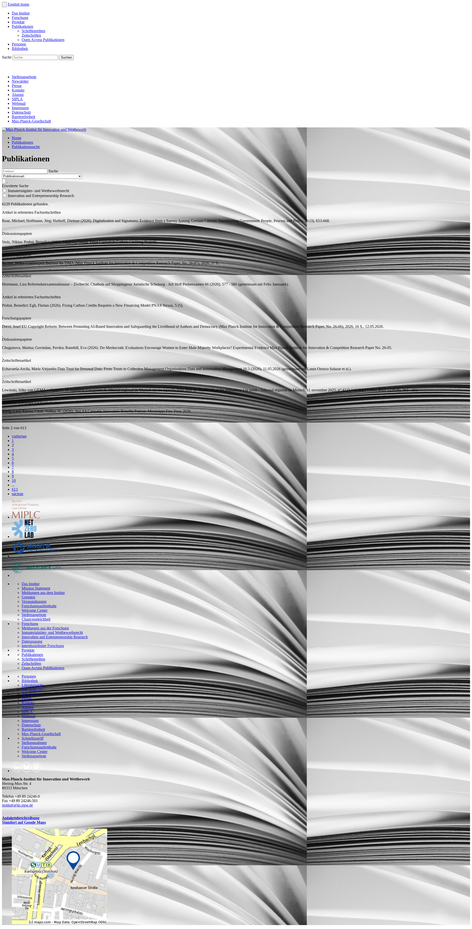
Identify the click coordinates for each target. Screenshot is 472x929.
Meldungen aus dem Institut (43, 593)
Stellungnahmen (34, 743)
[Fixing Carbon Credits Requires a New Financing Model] (2, 314)
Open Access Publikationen (43, 40)
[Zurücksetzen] (7, 181)
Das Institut (21, 13)
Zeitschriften (31, 35)
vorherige (19, 436)
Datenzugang (32, 641)
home (25, 4)
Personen (19, 44)
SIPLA (17, 99)
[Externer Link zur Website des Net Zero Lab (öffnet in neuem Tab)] (24, 536)
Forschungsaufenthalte (39, 606)
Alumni (18, 94)
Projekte (18, 22)
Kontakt (18, 90)
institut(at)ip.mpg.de (17, 805)
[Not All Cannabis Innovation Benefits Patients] (2, 419)
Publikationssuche (26, 147)
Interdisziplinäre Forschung (43, 646)
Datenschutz (21, 112)
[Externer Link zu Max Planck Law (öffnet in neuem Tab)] (36, 575)
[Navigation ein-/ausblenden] (4, 4)
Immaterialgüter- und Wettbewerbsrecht (52, 632)
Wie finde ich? (33, 689)
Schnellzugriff (33, 738)
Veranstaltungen (34, 601)
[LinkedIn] (7, 68)
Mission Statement (36, 588)
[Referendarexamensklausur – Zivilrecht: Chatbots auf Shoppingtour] (2, 292)
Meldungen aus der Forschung (45, 628)
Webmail (19, 103)
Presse (17, 86)
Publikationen (22, 26)
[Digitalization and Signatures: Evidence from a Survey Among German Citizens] (2, 229)
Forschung (20, 17)
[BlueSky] (18, 68)
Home (16, 138)
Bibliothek (20, 48)
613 (15, 489)
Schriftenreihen (33, 31)
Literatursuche (33, 685)
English (14, 4)
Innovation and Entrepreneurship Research (55, 637)
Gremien (28, 597)
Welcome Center (34, 610)
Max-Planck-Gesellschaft (31, 121)
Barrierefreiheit (23, 117)
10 (14, 480)
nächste (17, 494)
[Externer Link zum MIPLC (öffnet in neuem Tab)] (26, 517)
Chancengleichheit (36, 619)
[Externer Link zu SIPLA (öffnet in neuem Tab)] (36, 556)
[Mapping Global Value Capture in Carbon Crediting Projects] (2, 250)
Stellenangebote (24, 77)
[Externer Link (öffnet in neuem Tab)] (59, 923)
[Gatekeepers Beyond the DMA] (2, 271)
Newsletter (20, 81)
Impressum (20, 108)
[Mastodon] (28, 68)
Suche (7, 57)
